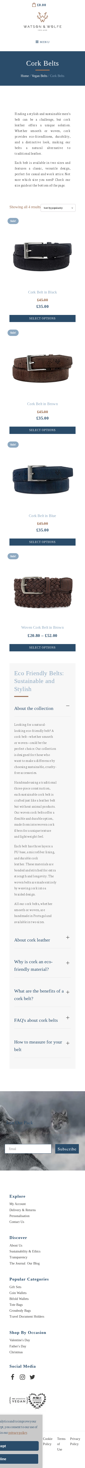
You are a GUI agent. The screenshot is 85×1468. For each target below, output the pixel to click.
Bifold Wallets (19, 1299)
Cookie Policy (47, 1441)
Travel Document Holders (26, 1316)
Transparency (18, 1257)
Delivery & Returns (22, 1210)
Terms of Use (61, 1444)
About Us (15, 1245)
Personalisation (19, 1216)
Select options (42, 318)
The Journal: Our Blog (24, 1263)
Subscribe (67, 1149)
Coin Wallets (17, 1293)
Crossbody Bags (20, 1310)
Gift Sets (15, 1287)
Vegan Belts (39, 76)
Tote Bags (16, 1305)
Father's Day (17, 1346)
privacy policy (17, 1432)
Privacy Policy (75, 1441)
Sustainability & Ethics (24, 1251)
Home (25, 76)
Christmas (16, 1352)
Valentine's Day (19, 1340)
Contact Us (16, 1222)
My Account (17, 1204)
